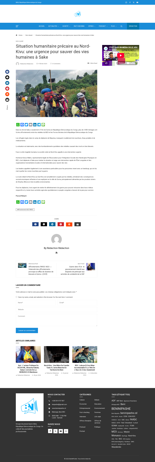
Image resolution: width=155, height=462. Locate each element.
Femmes (97, 412)
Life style (97, 417)
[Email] (7, 100)
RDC (120, 439)
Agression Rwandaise (130, 401)
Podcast (82, 427)
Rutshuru (127, 441)
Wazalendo (116, 447)
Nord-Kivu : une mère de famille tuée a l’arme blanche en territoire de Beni (56, 367)
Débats (96, 400)
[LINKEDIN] (52, 224)
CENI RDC (131, 416)
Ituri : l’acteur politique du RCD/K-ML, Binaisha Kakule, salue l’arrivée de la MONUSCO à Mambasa (28, 368)
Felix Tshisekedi (126, 423)
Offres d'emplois (85, 421)
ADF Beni (120, 401)
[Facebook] (7, 72)
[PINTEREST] (61, 224)
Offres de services (97, 422)
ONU (113, 439)
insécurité (121, 426)
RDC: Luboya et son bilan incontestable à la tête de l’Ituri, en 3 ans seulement (84, 367)
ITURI (132, 426)
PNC (116, 439)
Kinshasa (120, 428)
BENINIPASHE (121, 408)
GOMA (114, 425)
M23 (114, 431)
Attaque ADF (116, 404)
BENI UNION (115, 416)
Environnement (99, 408)
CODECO (114, 420)
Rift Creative (126, 439)
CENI (125, 416)
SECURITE (114, 444)
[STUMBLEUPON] (69, 224)
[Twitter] (7, 77)
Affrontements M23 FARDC (25, 209)
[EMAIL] (77, 224)
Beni (123, 404)
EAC (123, 420)
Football (135, 423)
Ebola (127, 420)
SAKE (132, 441)
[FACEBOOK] (35, 224)
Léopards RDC (133, 428)
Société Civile (122, 444)
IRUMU (127, 426)
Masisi (127, 432)
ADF (114, 400)
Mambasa (120, 432)
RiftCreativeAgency (118, 441)
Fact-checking (84, 412)
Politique (97, 427)
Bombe (121, 416)
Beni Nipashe (115, 413)
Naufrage (124, 436)
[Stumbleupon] (7, 94)
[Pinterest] (7, 89)
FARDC (133, 419)
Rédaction (133, 26)
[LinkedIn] (7, 83)
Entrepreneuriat (85, 408)
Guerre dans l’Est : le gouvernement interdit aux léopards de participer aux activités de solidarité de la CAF (72, 269)
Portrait (82, 431)
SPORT (129, 444)
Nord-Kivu (132, 436)
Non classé (19, 41)
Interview (83, 417)
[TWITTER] (44, 224)
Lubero (126, 428)
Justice (114, 428)
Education (97, 404)
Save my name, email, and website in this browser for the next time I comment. (45, 297)
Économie (83, 404)
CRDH (119, 420)
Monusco (116, 435)
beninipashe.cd (128, 413)
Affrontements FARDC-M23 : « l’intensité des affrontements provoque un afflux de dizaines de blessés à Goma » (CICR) (41, 269)
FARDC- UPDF (116, 423)
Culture (82, 400)
